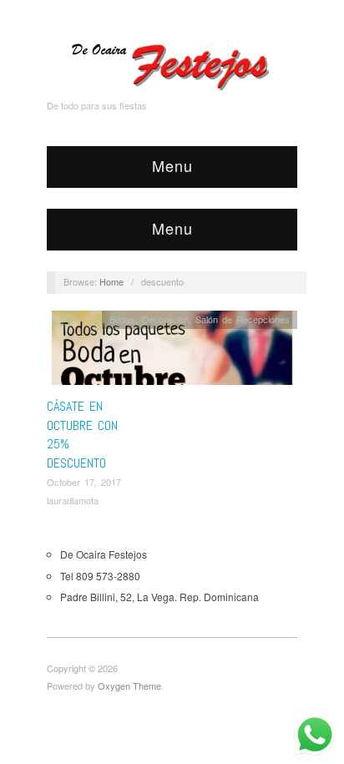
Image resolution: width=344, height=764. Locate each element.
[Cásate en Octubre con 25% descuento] (172, 352)
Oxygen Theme (129, 685)
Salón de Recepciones (242, 319)
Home (111, 281)
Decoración (165, 319)
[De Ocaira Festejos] (172, 62)
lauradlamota (73, 500)
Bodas (122, 319)
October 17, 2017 (84, 481)
